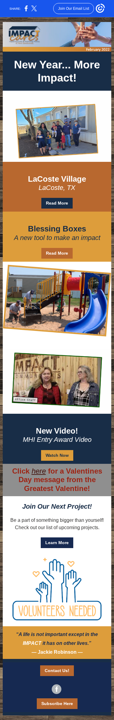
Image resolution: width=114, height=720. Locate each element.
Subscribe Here (57, 703)
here (39, 471)
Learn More (57, 542)
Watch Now (57, 455)
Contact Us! (57, 670)
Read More (57, 203)
